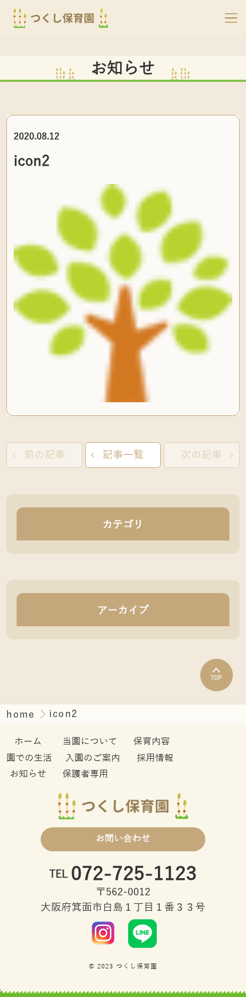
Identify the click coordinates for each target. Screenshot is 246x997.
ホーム (28, 741)
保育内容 (151, 741)
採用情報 (155, 758)
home (22, 714)
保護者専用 (85, 774)
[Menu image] (103, 933)
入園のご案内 (92, 758)
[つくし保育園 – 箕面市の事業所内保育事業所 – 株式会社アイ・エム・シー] (61, 17)
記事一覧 (123, 455)
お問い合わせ (123, 839)
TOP (216, 678)
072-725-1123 (134, 874)
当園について (89, 741)
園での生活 (29, 758)
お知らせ (28, 774)
